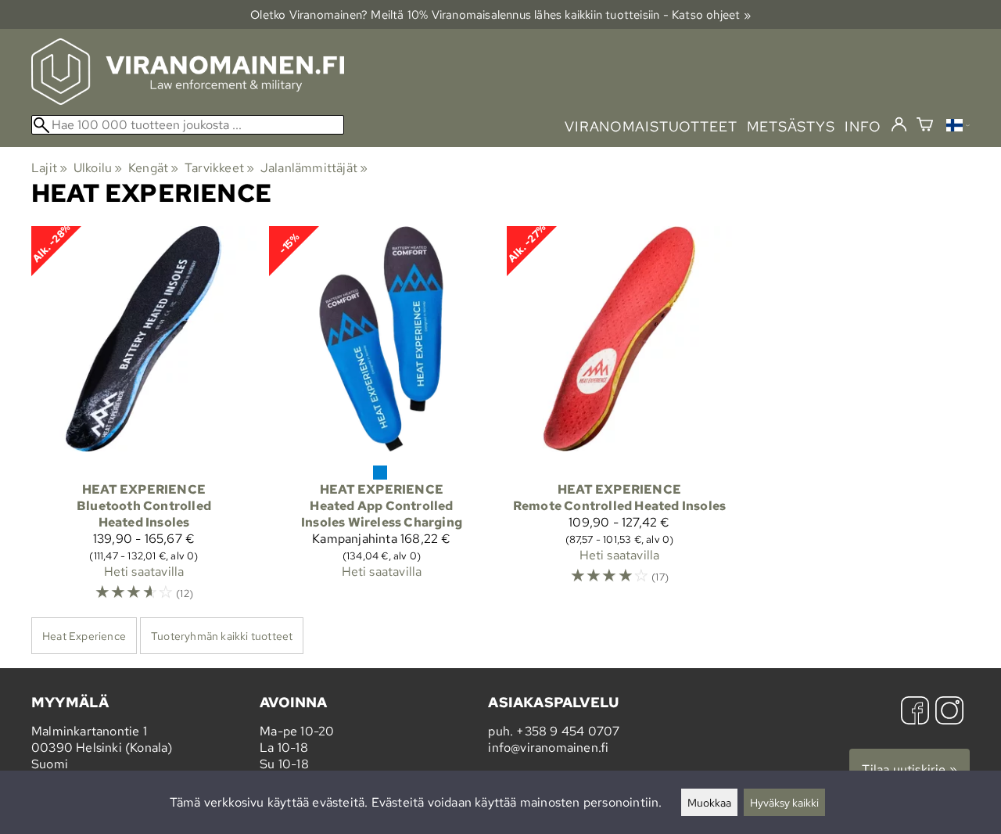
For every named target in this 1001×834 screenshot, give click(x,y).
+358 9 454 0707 (567, 731)
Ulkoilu (98, 168)
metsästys (791, 126)
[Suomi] (958, 127)
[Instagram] (949, 712)
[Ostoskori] (925, 126)
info (863, 126)
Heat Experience (84, 635)
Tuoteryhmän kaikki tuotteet (221, 635)
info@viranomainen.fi (548, 747)
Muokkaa (709, 802)
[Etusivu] (187, 100)
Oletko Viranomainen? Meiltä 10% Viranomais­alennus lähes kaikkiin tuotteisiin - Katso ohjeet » (500, 14)
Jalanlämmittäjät (314, 168)
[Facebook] (915, 712)
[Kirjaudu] (899, 125)
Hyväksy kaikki (784, 802)
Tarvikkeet (219, 168)
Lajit (49, 168)
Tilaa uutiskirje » (909, 769)
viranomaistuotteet (651, 126)
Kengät (153, 168)
